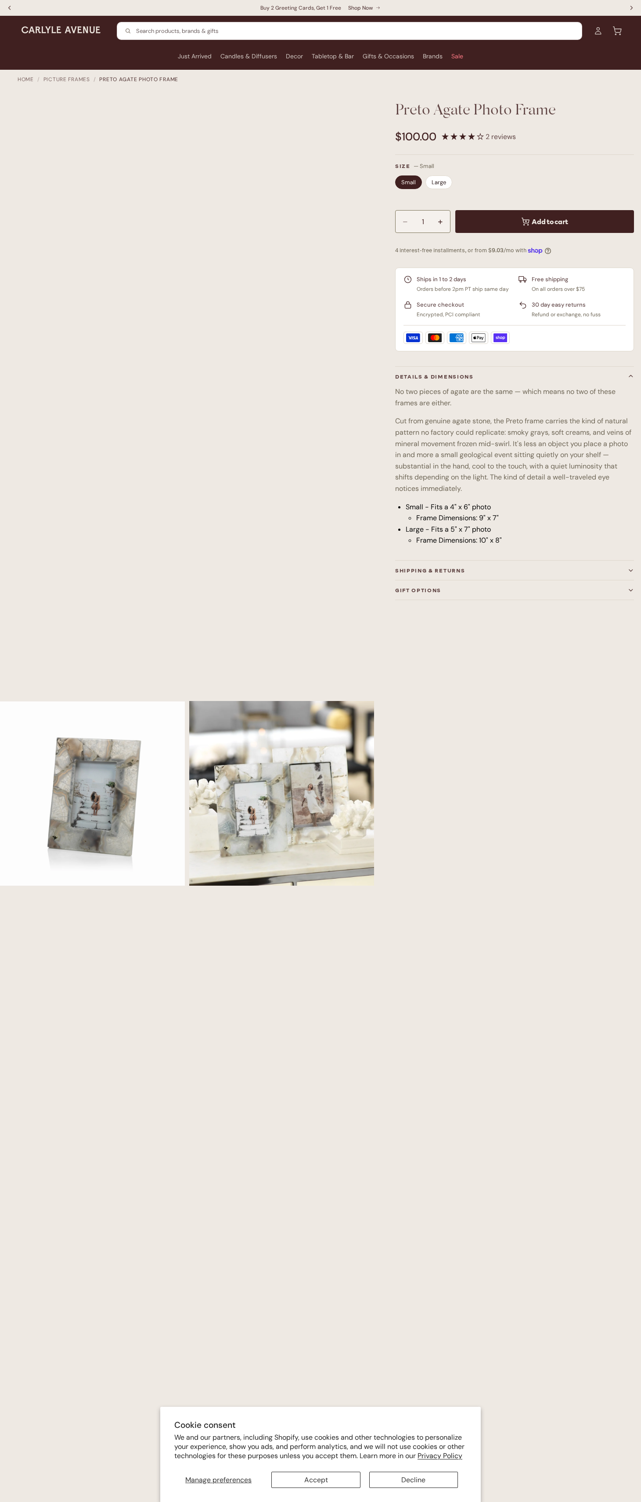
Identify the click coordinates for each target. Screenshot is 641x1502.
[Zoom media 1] (92, 793)
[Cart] (617, 30)
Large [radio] (439, 182)
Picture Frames (66, 79)
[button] (464, 136)
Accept (316, 1479)
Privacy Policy (440, 1455)
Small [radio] (408, 182)
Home (26, 79)
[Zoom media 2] (281, 793)
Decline (413, 1479)
